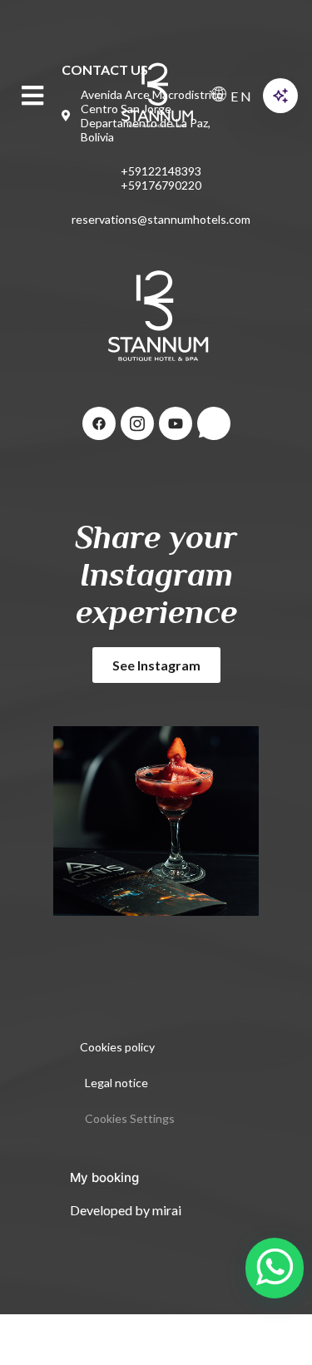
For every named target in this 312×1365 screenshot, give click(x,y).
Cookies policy (117, 1047)
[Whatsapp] (213, 423)
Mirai (166, 1210)
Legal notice (116, 1083)
